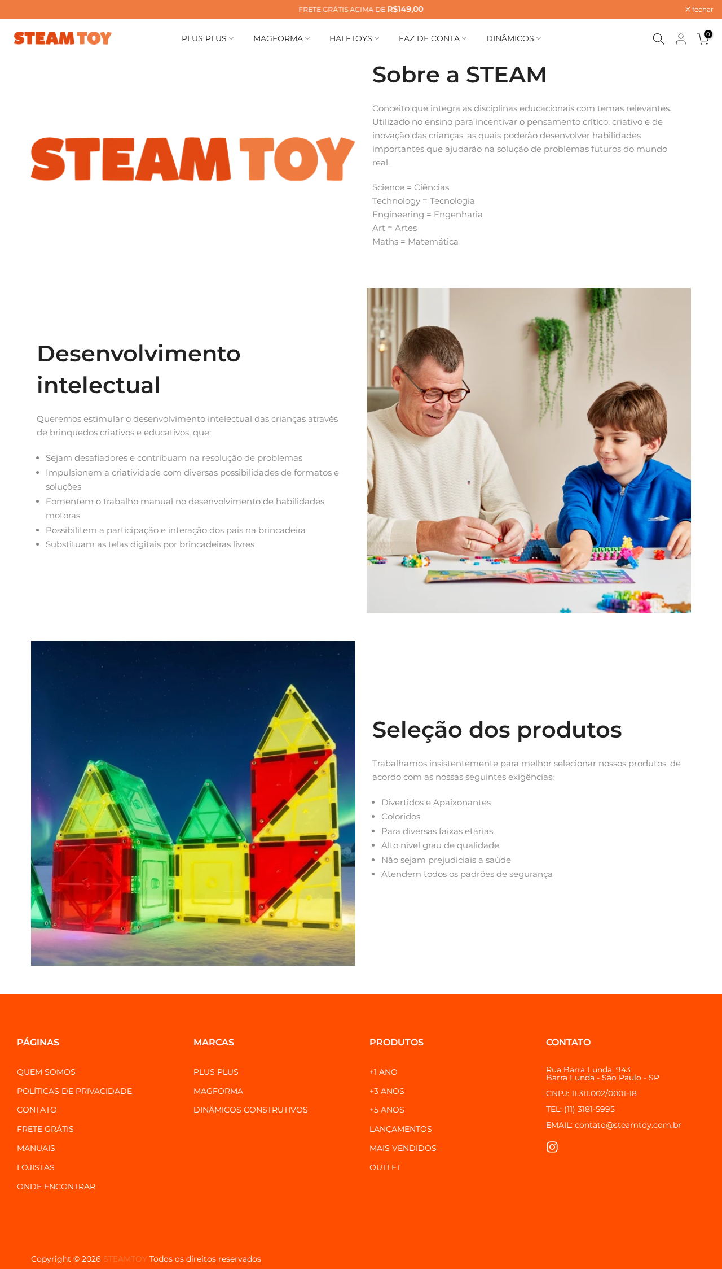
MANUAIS (36, 1148)
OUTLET (385, 1167)
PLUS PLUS (204, 38)
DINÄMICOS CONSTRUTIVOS (250, 1110)
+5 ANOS (386, 1110)
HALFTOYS (350, 38)
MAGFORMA (278, 38)
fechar (25, 9)
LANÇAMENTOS (400, 1129)
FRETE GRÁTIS (45, 1129)
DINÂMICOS (510, 38)
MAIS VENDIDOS (403, 1148)
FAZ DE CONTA (429, 38)
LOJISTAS (36, 1167)
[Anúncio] (361, 9)
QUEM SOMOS (46, 1072)
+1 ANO (383, 1072)
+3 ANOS (386, 1091)
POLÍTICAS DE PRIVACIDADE (74, 1091)
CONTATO (37, 1110)
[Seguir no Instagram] (552, 1147)
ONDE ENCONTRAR (56, 1186)
